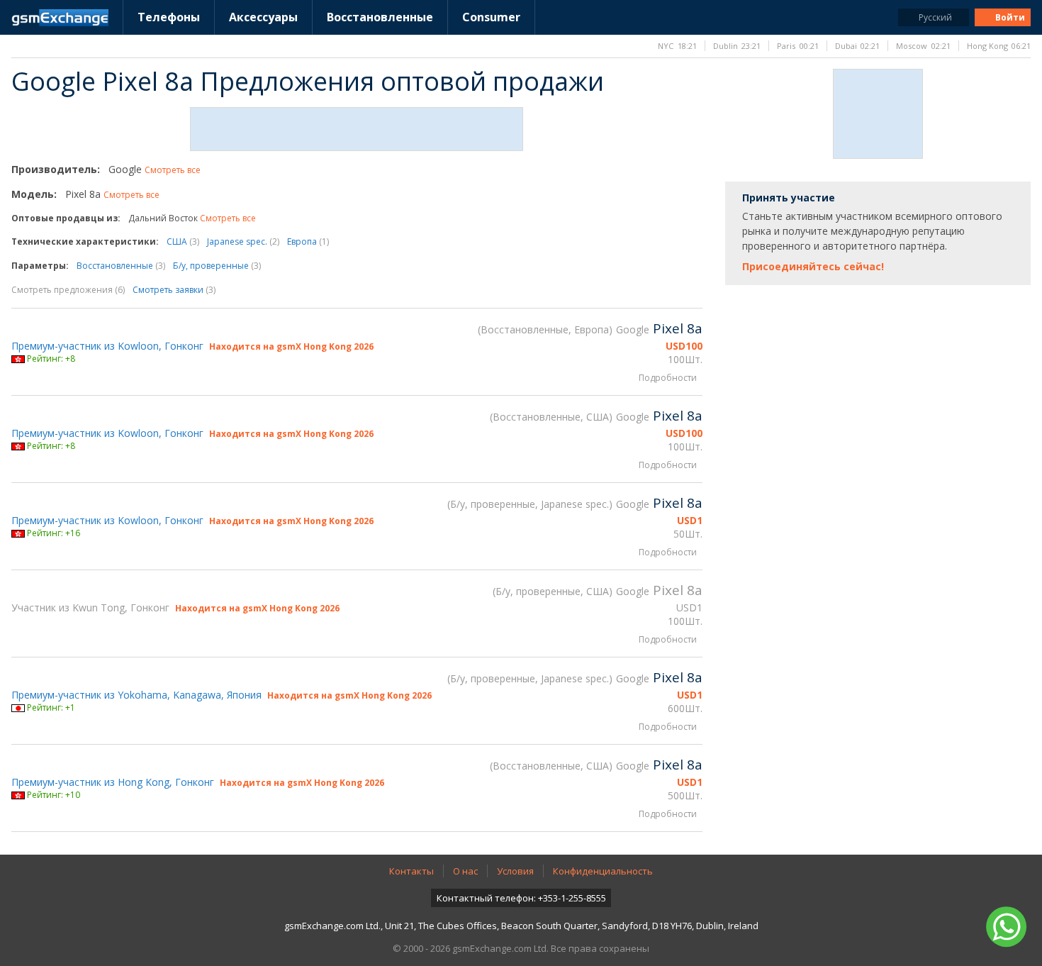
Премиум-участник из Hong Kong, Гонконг (112, 782)
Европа (308, 241)
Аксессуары (263, 17)
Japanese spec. (243, 241)
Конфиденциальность (603, 871)
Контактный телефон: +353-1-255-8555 (521, 898)
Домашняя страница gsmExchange (59, 17)
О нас (465, 871)
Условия (515, 871)
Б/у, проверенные (217, 266)
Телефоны (169, 17)
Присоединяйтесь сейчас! (813, 266)
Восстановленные (380, 17)
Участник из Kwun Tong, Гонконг (90, 607)
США (183, 241)
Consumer (491, 17)
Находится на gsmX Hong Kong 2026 (291, 346)
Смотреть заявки (174, 290)
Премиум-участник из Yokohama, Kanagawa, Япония (136, 694)
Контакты (411, 871)
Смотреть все (173, 170)
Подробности (668, 378)
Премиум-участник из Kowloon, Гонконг (107, 345)
